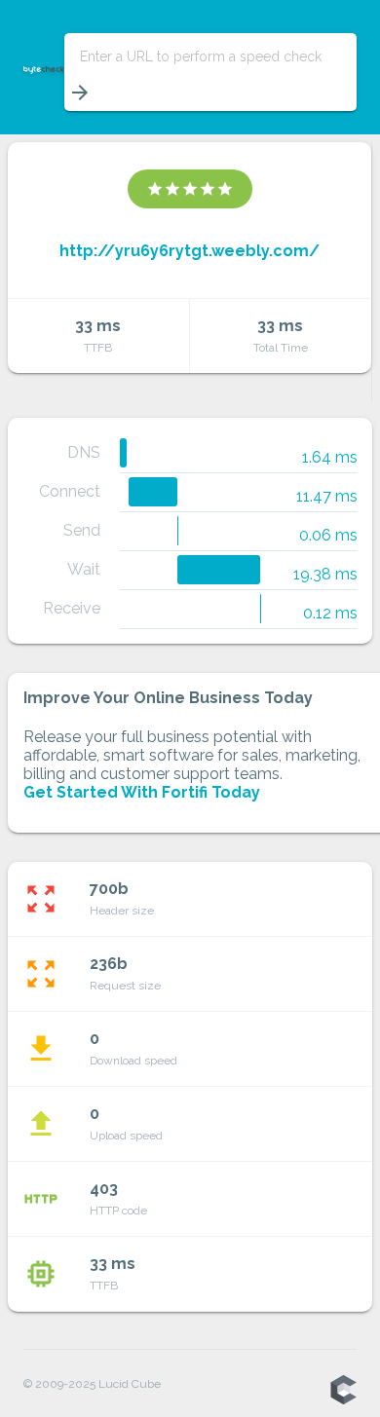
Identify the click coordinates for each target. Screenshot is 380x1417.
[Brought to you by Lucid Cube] (343, 1390)
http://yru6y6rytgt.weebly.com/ (189, 251)
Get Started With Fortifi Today (141, 792)
